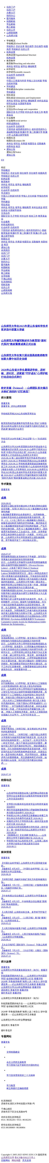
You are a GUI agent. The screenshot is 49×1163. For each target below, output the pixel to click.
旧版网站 (5, 1160)
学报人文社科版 (34, 81)
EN (2, 160)
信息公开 (11, 30)
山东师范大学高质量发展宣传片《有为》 (20, 970)
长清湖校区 (6, 282)
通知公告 (11, 149)
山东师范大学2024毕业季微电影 (16, 987)
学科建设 (11, 86)
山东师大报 (12, 35)
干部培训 (11, 129)
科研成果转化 (13, 123)
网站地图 (16, 1160)
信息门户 (11, 7)
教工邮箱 (11, 27)
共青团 (24, 143)
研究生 (17, 66)
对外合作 (29, 112)
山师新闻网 (12, 33)
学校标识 (15, 49)
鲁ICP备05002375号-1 (25, 1157)
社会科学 (11, 75)
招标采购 (5, 284)
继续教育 (32, 66)
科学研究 (5, 187)
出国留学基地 (24, 103)
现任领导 (29, 46)
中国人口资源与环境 (16, 81)
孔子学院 (20, 112)
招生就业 (5, 204)
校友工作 (38, 112)
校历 (18, 146)
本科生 (10, 66)
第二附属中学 (35, 132)
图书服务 (11, 18)
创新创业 (11, 146)
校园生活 (5, 239)
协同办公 (11, 15)
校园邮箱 (11, 21)
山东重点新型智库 (20, 135)
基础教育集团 (13, 132)
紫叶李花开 (6, 993)
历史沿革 (20, 46)
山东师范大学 (7, 1157)
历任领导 (38, 46)
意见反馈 (26, 1160)
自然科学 (20, 75)
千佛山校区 (6, 279)
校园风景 (42, 173)
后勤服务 (41, 143)
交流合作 (5, 213)
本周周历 (5, 250)
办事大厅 (11, 13)
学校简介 (11, 46)
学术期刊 (11, 78)
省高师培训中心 (23, 129)
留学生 (24, 66)
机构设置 (11, 52)
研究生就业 (12, 103)
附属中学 (24, 132)
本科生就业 (42, 101)
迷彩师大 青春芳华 (10, 990)
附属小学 (37, 233)
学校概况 (5, 170)
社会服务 (5, 222)
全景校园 (5, 276)
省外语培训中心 (39, 129)
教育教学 (5, 182)
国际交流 (11, 112)
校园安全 (32, 143)
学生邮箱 (11, 24)
